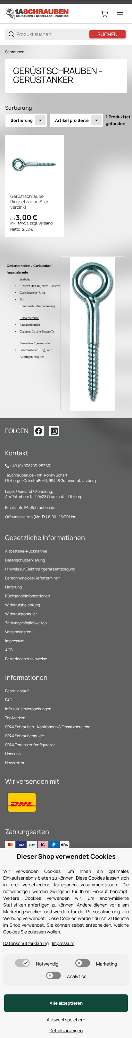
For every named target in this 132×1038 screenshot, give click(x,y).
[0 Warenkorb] (104, 14)
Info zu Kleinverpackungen (28, 709)
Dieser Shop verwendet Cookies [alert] (66, 856)
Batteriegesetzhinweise (26, 659)
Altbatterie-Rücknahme (26, 551)
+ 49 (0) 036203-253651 (31, 465)
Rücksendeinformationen (27, 596)
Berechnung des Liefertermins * (32, 578)
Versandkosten (18, 632)
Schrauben (14, 52)
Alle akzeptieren (66, 1003)
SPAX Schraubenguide (24, 735)
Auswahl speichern (66, 1020)
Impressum (14, 641)
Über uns (13, 753)
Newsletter (14, 762)
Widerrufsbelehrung (22, 605)
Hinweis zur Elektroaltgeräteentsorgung (40, 569)
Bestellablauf (17, 691)
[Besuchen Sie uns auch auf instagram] (54, 431)
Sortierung (22, 120)
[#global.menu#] (120, 14)
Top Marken (15, 718)
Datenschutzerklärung (25, 560)
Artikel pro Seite (72, 120)
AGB (8, 650)
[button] (34, 164)
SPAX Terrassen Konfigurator (30, 744)
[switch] (22, 963)
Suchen (107, 34)
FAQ (8, 700)
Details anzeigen (66, 1030)
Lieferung (13, 587)
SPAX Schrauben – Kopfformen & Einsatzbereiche (47, 727)
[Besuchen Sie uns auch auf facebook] (39, 431)
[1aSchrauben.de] (37, 13)
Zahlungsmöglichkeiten (26, 623)
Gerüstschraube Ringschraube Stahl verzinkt (30, 202)
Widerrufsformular (21, 614)
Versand (45, 223)
